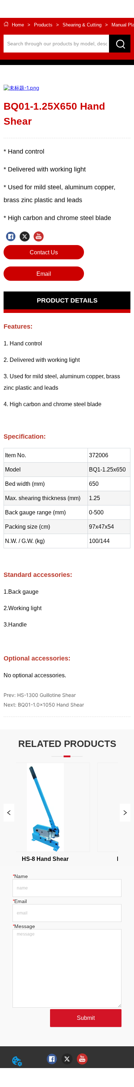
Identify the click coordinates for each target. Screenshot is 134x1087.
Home (18, 25)
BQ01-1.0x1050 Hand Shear (51, 705)
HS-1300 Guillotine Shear (46, 695)
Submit (86, 1018)
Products (43, 25)
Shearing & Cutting (82, 25)
